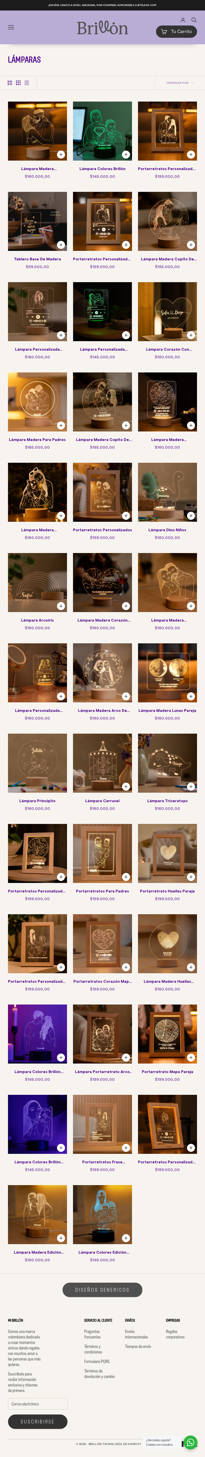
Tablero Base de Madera (37, 259)
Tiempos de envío (138, 1346)
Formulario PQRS (97, 1361)
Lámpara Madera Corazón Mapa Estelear (103, 621)
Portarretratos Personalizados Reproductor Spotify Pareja (102, 260)
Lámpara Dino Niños (167, 530)
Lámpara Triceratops (167, 801)
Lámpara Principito (37, 801)
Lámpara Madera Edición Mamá (37, 1253)
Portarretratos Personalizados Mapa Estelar (37, 892)
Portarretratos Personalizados (102, 530)
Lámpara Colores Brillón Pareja (37, 1072)
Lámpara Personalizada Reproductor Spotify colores (102, 350)
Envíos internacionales (136, 1334)
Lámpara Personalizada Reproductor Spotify (37, 350)
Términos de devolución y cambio (99, 1373)
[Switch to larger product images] (10, 83)
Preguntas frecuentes (92, 1334)
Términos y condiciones (93, 1349)
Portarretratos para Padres (102, 891)
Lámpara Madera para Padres (37, 440)
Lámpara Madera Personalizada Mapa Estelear (167, 440)
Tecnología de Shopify (121, 1444)
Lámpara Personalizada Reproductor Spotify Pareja (37, 711)
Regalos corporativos (175, 1334)
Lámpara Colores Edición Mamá (102, 1253)
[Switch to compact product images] (26, 83)
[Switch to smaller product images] (18, 83)
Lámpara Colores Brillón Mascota (37, 1163)
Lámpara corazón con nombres (167, 350)
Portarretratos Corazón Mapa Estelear (102, 982)
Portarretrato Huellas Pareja (167, 891)
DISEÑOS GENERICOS (102, 1289)
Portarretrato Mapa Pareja (167, 1072)
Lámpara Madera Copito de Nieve (102, 440)
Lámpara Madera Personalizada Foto (37, 169)
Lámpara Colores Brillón (103, 169)
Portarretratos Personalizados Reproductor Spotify (167, 1163)
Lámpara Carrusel (102, 801)
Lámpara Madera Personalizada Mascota (37, 531)
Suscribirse (38, 1421)
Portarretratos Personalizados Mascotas (37, 982)
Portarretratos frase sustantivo (102, 1163)
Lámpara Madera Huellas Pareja (167, 982)
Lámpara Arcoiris (37, 620)
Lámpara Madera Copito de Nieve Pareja (167, 260)
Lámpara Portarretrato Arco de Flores (102, 1072)
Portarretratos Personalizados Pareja (167, 169)
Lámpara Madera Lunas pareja (167, 711)
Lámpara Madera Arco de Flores (102, 711)
